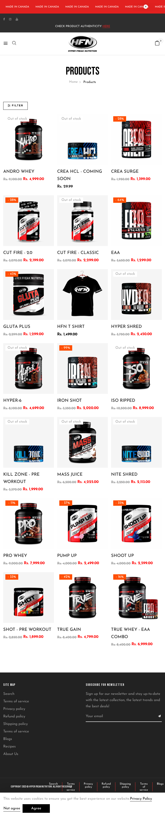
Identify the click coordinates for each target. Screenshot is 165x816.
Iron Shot (69, 401)
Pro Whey (15, 556)
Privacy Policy (141, 799)
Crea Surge (125, 172)
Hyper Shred (126, 327)
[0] (157, 44)
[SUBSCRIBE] (159, 716)
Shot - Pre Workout (27, 630)
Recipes (9, 746)
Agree (36, 808)
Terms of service (16, 701)
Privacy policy (14, 709)
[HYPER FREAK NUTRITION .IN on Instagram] (10, 19)
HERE (106, 26)
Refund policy (14, 716)
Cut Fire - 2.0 (17, 253)
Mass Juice (69, 474)
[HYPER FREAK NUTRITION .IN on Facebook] (4, 19)
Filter (17, 105)
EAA (115, 253)
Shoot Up (122, 556)
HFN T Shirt (71, 327)
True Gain (69, 630)
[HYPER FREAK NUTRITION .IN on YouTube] (17, 19)
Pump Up (67, 556)
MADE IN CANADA (44, 7)
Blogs (7, 739)
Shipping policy (15, 724)
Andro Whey (18, 172)
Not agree (11, 808)
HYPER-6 (12, 401)
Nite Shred (124, 474)
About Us (10, 754)
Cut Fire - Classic (78, 253)
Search (8, 694)
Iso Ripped (123, 401)
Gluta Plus (16, 327)
